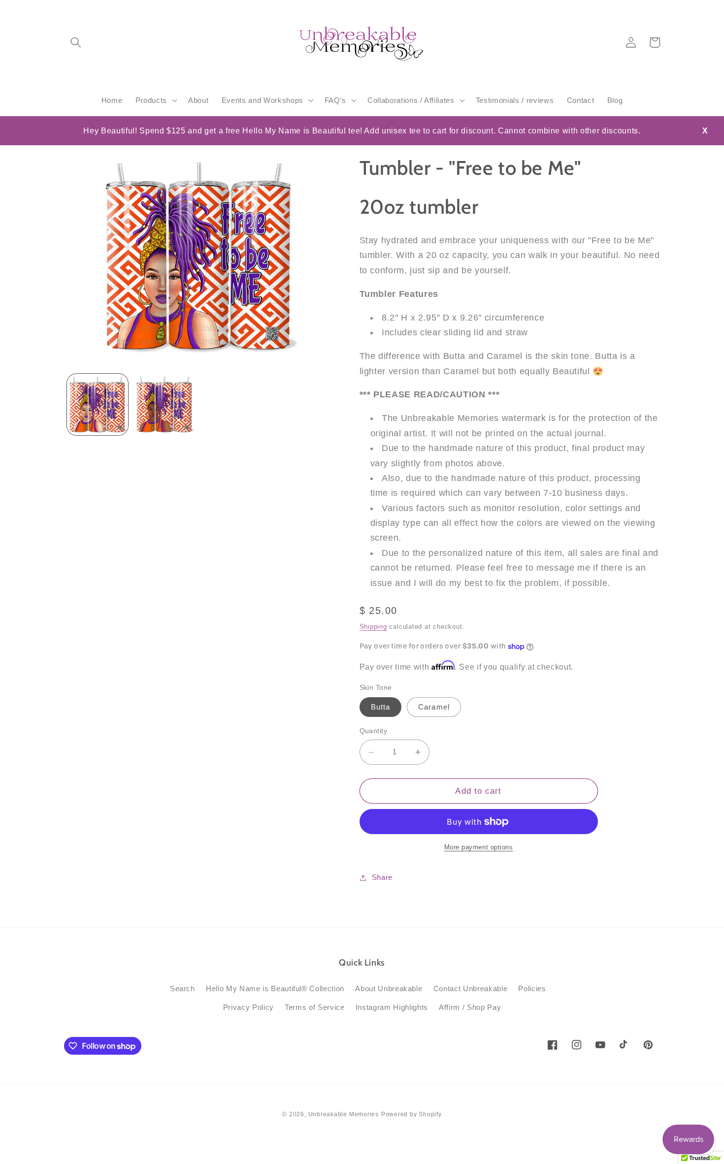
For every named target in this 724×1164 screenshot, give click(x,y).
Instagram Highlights (392, 1007)
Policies (532, 988)
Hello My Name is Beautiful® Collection (275, 988)
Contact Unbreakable (470, 988)
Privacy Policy (248, 1007)
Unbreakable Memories (343, 1114)
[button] (76, 42)
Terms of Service (315, 1007)
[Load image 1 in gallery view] (98, 405)
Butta (381, 707)
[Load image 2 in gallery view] (164, 405)
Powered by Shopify (411, 1114)
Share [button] (382, 877)
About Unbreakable (388, 988)
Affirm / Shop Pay (470, 1007)
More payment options (478, 847)
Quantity (374, 731)
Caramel (434, 707)
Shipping (373, 626)
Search (182, 988)
